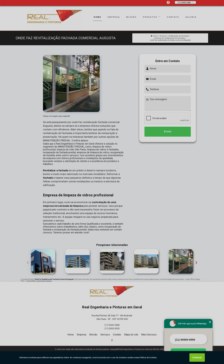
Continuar (197, 357)
